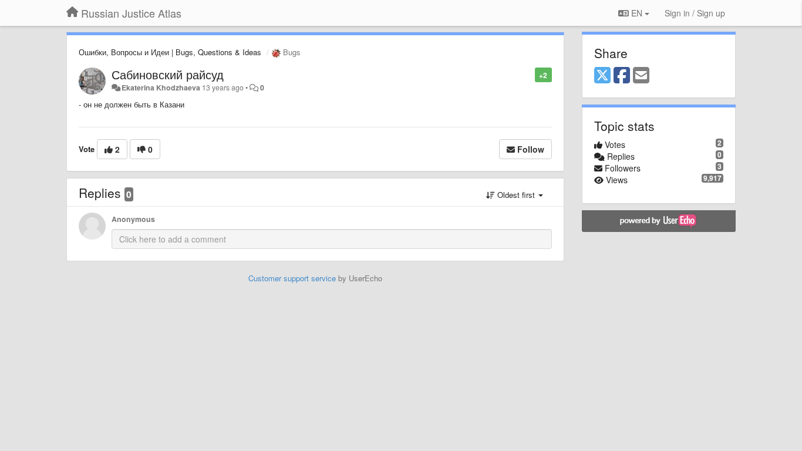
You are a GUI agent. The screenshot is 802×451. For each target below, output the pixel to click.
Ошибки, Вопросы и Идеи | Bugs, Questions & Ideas (170, 52)
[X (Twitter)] (602, 76)
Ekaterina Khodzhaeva (161, 87)
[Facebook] (622, 76)
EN (637, 13)
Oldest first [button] (516, 194)
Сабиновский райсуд (168, 74)
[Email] (641, 76)
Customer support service (292, 278)
